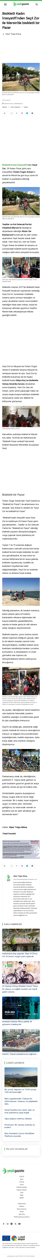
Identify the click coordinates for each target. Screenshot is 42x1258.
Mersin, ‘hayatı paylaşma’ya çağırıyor (19, 1054)
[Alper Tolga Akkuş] (3, 34)
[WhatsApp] (11, 113)
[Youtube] (19, 1224)
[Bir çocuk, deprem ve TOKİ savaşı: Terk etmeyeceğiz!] (21, 1077)
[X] (22, 113)
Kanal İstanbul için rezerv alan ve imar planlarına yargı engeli (19, 1111)
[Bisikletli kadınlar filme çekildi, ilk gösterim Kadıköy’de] (21, 1008)
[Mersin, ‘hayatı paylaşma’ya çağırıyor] (21, 1040)
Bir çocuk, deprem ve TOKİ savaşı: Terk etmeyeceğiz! (20, 1090)
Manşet (4, 107)
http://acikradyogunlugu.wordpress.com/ (25, 879)
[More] (32, 113)
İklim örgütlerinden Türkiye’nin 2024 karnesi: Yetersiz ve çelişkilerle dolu (21, 1101)
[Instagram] (7, 1224)
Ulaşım (26, 107)
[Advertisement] (21, 49)
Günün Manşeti (15, 107)
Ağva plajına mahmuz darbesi (18, 1118)
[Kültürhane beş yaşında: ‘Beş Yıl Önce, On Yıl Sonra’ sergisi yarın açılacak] (21, 940)
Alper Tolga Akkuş (13, 34)
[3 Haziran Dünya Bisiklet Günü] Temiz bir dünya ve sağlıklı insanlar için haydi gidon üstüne (20, 989)
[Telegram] (27, 113)
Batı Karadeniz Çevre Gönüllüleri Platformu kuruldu (19, 1134)
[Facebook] (16, 113)
